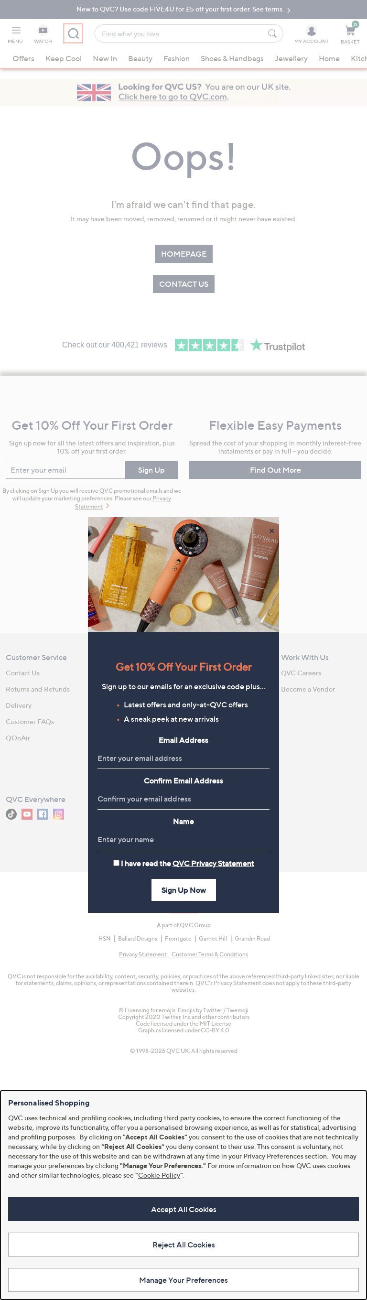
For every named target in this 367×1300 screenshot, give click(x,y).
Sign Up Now (184, 890)
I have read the (187, 863)
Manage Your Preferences (183, 1280)
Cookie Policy (159, 1175)
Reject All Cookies (183, 1244)
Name (183, 821)
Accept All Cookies (183, 1209)
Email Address (183, 740)
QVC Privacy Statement (213, 863)
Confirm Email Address (183, 780)
